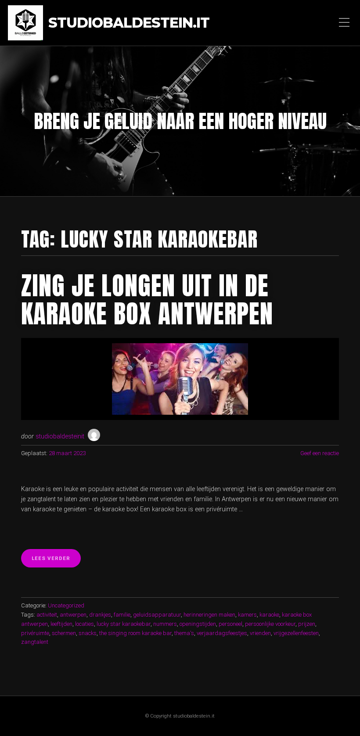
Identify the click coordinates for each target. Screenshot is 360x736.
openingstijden (198, 624)
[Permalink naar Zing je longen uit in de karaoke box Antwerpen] (180, 379)
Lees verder (56, 561)
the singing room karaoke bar (135, 633)
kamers (247, 614)
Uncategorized (66, 605)
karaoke (269, 614)
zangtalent (34, 642)
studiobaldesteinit (60, 436)
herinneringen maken (209, 614)
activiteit (46, 614)
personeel (230, 624)
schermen (64, 633)
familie (122, 614)
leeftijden (61, 624)
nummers (165, 624)
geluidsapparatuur (157, 614)
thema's (184, 633)
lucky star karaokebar (124, 624)
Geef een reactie (319, 453)
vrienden (260, 633)
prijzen (306, 624)
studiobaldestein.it (128, 23)
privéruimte (35, 633)
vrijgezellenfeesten (296, 633)
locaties (84, 624)
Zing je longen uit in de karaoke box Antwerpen (147, 299)
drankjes (100, 614)
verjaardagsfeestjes (222, 633)
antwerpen (73, 614)
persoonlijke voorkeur (270, 624)
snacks (88, 633)
